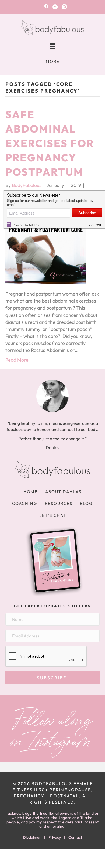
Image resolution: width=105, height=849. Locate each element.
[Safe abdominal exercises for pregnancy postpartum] (45, 242)
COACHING (24, 503)
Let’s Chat (52, 515)
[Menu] (52, 46)
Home (30, 491)
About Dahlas (63, 491)
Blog (86, 503)
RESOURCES (58, 503)
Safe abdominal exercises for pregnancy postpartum (49, 143)
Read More (17, 360)
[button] (52, 677)
